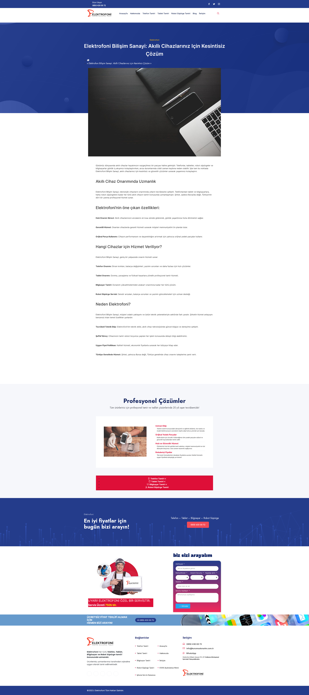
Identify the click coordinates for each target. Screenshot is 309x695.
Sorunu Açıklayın (182, 591)
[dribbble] (109, 673)
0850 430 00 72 (198, 524)
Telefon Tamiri (149, 13)
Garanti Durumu (196, 573)
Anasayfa (123, 13)
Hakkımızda (135, 13)
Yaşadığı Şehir (210, 573)
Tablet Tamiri (163, 13)
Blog (195, 13)
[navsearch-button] (218, 13)
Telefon (179, 582)
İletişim (202, 13)
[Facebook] (209, 4)
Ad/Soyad (179, 564)
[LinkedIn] (102, 673)
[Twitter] (214, 4)
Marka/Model (181, 573)
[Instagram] (219, 4)
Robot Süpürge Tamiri (180, 13)
